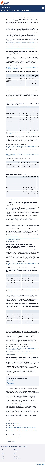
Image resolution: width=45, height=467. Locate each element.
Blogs (10, 7)
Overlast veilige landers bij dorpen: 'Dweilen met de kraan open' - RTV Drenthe (22, 45)
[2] (6, 45)
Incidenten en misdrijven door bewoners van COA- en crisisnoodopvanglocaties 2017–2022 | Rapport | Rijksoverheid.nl (22, 155)
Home (3, 7)
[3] (6, 47)
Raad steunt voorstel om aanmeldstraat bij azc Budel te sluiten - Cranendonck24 (22, 430)
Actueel (6, 7)
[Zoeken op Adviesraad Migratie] (43, 8)
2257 (21, 425)
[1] (6, 42)
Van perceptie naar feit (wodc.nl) (13, 241)
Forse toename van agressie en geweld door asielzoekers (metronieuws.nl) (21, 47)
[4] (6, 430)
